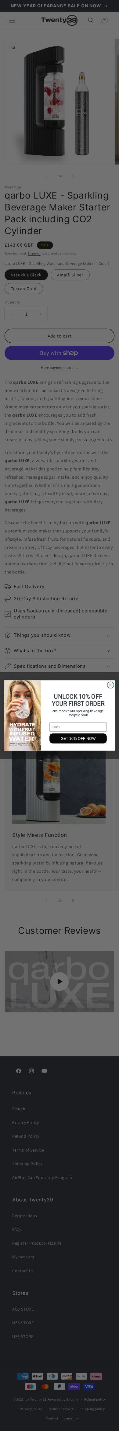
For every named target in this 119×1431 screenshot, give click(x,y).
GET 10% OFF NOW (78, 738)
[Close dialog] (110, 685)
